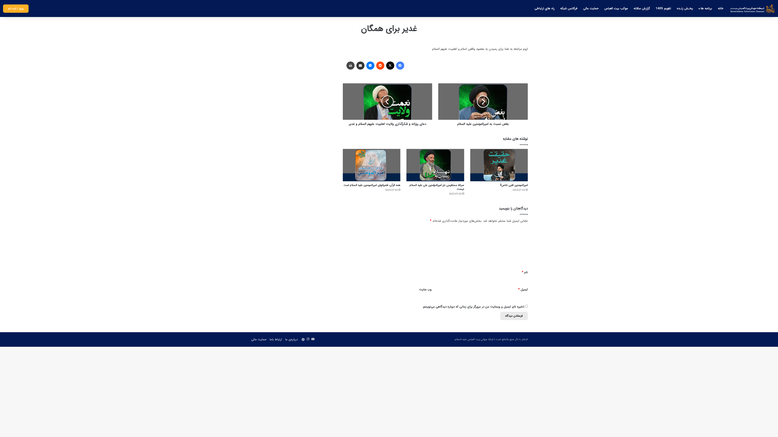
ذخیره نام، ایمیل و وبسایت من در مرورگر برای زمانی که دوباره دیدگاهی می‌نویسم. (473, 306)
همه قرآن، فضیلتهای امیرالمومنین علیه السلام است (372, 185)
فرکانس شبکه (568, 8)
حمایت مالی (590, 8)
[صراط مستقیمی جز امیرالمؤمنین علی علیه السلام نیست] (435, 165)
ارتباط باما (275, 339)
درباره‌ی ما (291, 339)
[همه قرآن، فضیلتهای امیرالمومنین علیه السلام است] (371, 165)
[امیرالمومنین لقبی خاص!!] (499, 165)
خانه (720, 8)
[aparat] (303, 339)
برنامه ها (706, 8)
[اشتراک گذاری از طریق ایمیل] (360, 66)
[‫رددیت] (380, 66)
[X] (390, 66)
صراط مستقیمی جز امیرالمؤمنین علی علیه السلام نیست (436, 187)
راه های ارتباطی (544, 8)
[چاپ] (350, 66)
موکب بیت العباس (616, 8)
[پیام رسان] (370, 66)
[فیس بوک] (400, 66)
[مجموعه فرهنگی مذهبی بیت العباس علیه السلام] (752, 8)
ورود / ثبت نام (16, 8)
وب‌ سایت (425, 289)
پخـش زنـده (685, 8)
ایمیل (523, 289)
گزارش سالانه (642, 8)
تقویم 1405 (663, 8)
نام (525, 272)
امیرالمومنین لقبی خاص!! (514, 185)
